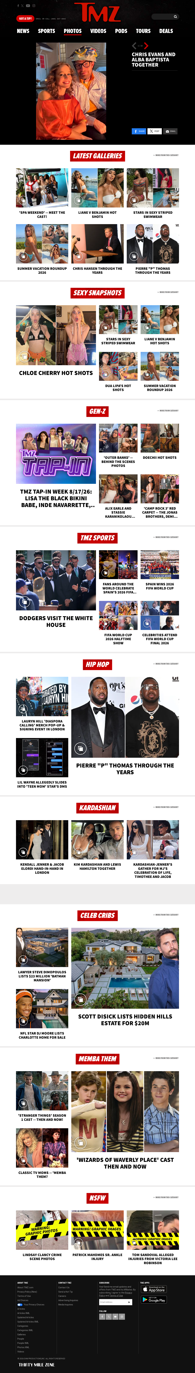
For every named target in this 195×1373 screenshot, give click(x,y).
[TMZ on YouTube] (115, 1317)
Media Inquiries (65, 1304)
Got (25, 19)
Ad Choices (22, 1300)
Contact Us (63, 1287)
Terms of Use (24, 1296)
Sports (46, 31)
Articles (21, 1309)
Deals (166, 31)
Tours (143, 31)
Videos (98, 31)
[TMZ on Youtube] (28, 5)
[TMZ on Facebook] (18, 6)
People (20, 1339)
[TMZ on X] (23, 6)
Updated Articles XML (28, 1321)
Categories (22, 1326)
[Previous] (134, 45)
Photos (73, 31)
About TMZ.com (25, 1287)
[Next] (146, 45)
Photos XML (23, 1347)
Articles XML (23, 1313)
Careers (62, 1296)
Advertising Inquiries (68, 1300)
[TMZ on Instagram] (33, 5)
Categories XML (25, 1330)
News (23, 31)
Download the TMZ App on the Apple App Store (154, 1289)
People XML (23, 1343)
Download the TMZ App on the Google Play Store (154, 1300)
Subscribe (129, 1302)
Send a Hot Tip (65, 1292)
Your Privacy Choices (33, 1304)
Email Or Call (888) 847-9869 (51, 19)
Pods (121, 31)
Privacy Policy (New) (27, 1292)
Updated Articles (25, 1317)
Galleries (21, 1334)
